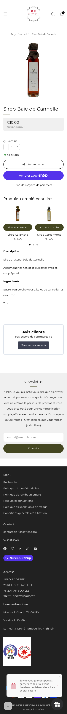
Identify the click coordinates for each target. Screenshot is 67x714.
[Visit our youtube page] (35, 548)
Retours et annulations (18, 500)
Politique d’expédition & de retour (25, 506)
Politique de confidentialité (21, 488)
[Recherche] (54, 14)
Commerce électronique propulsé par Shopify (33, 705)
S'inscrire (33, 448)
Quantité (10, 141)
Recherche (10, 482)
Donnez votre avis (33, 345)
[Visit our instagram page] (12, 548)
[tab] (30, 244)
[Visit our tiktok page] (27, 548)
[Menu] (5, 14)
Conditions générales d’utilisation (25, 513)
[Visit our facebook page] (5, 548)
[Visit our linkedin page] (20, 548)
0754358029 (11, 539)
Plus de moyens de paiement (33, 184)
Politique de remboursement (22, 494)
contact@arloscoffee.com (20, 531)
